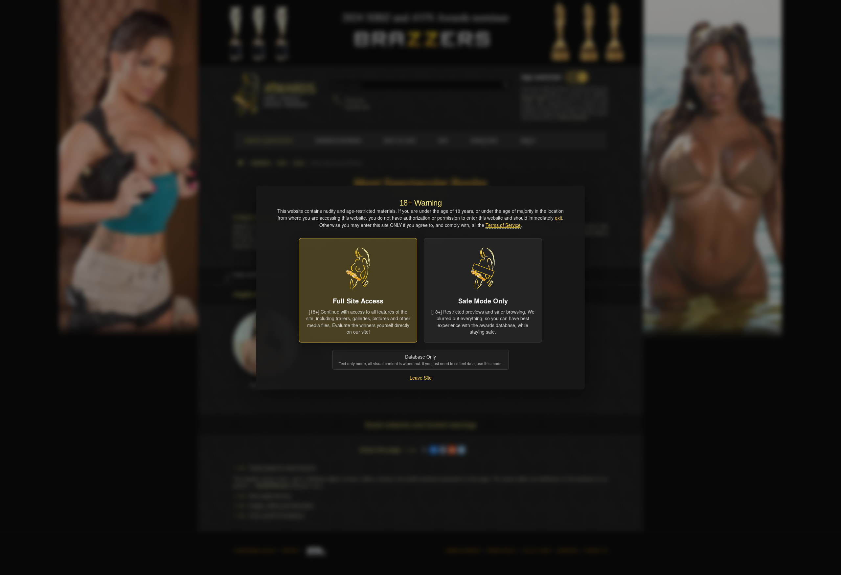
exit (558, 217)
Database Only (421, 359)
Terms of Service (503, 225)
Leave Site (421, 377)
